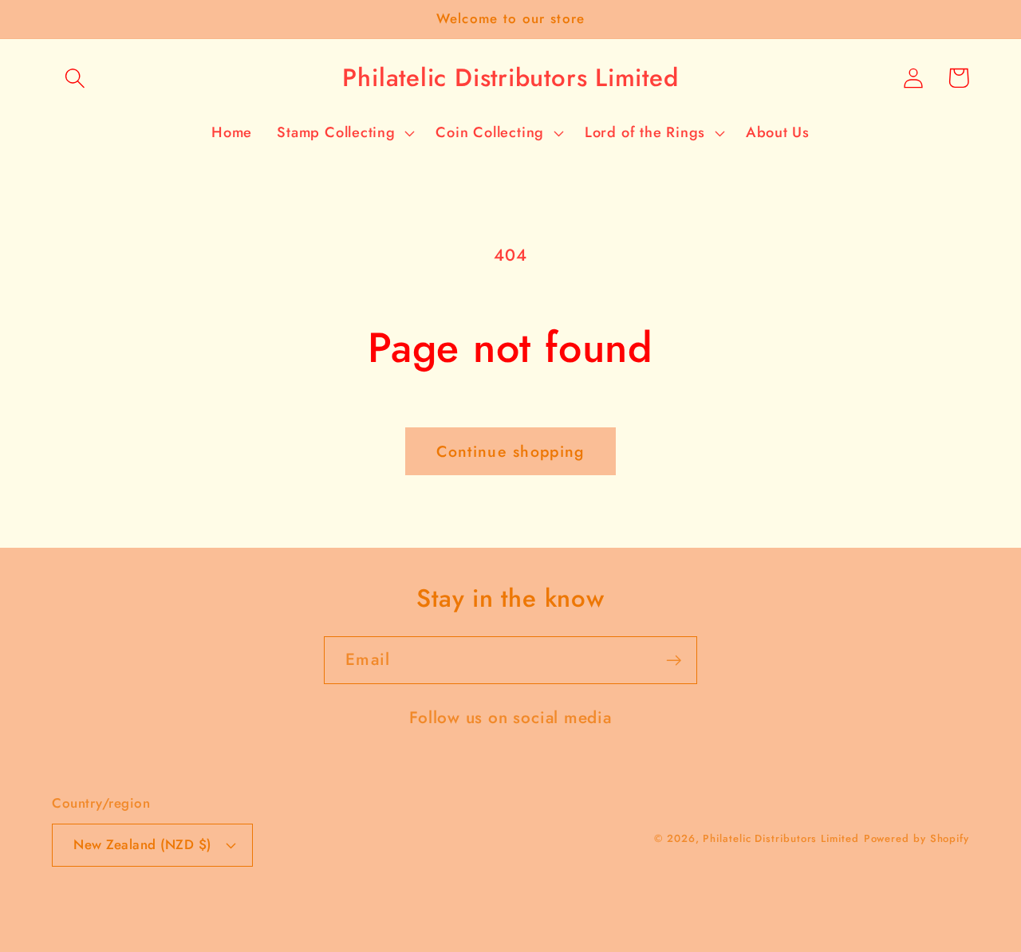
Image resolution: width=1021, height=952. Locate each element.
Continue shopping (510, 451)
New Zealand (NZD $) (142, 844)
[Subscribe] (673, 660)
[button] (74, 77)
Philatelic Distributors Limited (780, 838)
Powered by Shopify (916, 838)
